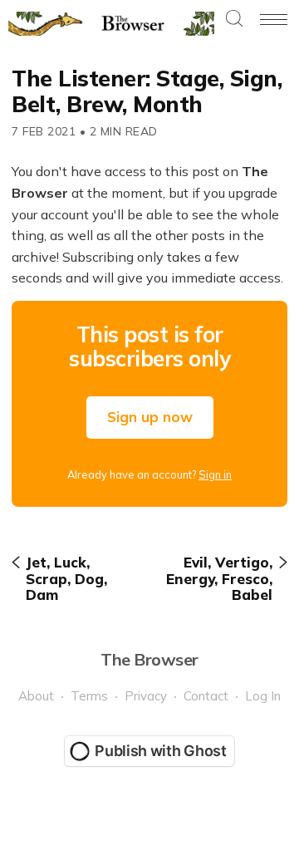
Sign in (215, 474)
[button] (234, 19)
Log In (263, 696)
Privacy (146, 696)
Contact (206, 696)
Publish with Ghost (161, 750)
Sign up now (150, 416)
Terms (89, 696)
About (36, 696)
